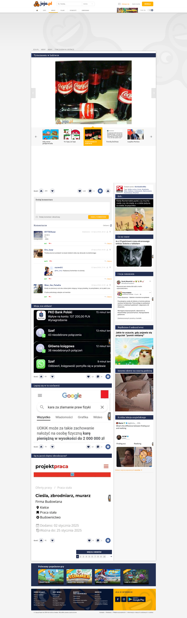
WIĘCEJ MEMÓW (94, 552)
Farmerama (56, 594)
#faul (125, 191)
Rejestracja (76, 596)
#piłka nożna (132, 189)
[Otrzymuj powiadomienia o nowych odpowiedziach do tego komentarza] (110, 232)
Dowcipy (73, 10)
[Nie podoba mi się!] (55, 190)
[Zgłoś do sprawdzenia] (108, 190)
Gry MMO (57, 592)
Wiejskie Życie (57, 599)
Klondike (55, 601)
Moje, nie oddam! (43, 305)
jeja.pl (36, 49)
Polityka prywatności (101, 601)
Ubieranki (85, 10)
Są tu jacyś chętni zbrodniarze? (50, 455)
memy (43, 49)
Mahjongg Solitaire (39, 605)
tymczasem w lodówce (64, 49)
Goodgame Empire (58, 603)
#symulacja (128, 193)
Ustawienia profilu (78, 602)
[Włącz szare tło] (150, 10)
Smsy (35, 599)
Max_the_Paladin (52, 285)
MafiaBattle (56, 597)
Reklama (97, 597)
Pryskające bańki (39, 603)
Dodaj (148, 4)
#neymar (136, 193)
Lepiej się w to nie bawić (47, 385)
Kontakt (97, 594)
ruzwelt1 (59, 267)
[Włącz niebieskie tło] (152, 10)
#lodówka (145, 189)
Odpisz (109, 243)
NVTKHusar (50, 232)
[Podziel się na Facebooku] (100, 190)
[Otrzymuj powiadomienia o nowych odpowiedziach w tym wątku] (110, 250)
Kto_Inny (48, 250)
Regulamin (98, 599)
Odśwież (106, 225)
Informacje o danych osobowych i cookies (101, 603)
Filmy (63, 10)
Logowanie (76, 598)
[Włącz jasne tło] (148, 10)
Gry (44, 10)
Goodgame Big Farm (59, 605)
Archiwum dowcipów (40, 601)
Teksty (36, 597)
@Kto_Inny (58, 271)
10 (104, 557)
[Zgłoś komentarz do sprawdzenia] (107, 232)
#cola (139, 189)
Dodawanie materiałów (80, 600)
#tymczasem (147, 191)
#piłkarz (131, 191)
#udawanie (138, 191)
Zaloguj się (125, 4)
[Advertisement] (93, 165)
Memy (53, 10)
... (108, 557)
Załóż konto (136, 4)
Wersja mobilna (38, 594)
